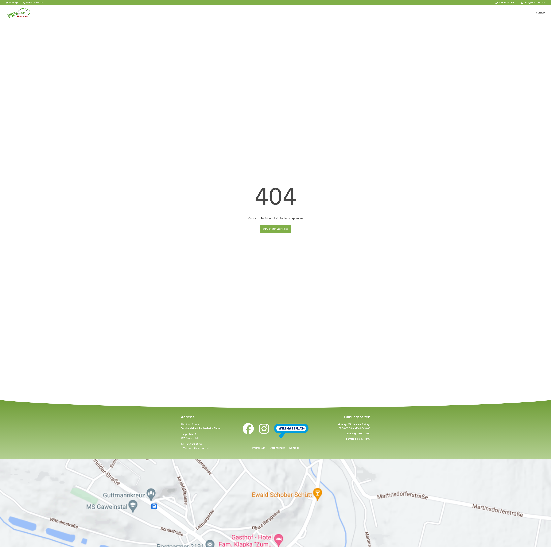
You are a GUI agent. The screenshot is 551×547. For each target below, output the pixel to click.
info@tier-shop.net (199, 448)
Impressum (258, 448)
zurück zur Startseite (275, 229)
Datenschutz (277, 448)
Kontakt (541, 13)
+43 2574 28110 (194, 444)
